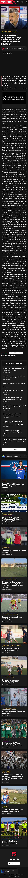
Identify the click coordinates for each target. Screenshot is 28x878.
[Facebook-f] (9, 863)
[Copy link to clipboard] (11, 53)
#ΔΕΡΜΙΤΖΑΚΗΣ (12, 352)
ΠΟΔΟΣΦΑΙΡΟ (4, 31)
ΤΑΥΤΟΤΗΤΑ (22, 874)
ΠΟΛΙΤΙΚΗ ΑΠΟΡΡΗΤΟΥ (8, 874)
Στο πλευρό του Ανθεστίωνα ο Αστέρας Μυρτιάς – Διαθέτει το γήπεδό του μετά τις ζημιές (14, 441)
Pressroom (7, 48)
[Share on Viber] (9, 53)
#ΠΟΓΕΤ (13, 355)
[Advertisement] (14, 64)
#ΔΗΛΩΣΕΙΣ (20, 352)
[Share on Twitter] (5, 53)
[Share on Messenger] (7, 53)
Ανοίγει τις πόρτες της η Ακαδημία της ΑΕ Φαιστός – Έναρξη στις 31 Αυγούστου (14, 406)
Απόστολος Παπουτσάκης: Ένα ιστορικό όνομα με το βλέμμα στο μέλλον (12, 432)
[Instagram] (12, 863)
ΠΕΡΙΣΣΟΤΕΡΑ (14, 449)
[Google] (18, 863)
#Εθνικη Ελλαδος (5, 355)
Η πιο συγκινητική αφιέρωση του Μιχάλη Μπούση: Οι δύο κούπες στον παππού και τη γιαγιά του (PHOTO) (13, 423)
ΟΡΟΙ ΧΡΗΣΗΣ (15, 874)
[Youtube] (15, 863)
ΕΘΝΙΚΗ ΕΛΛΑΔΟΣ (12, 31)
